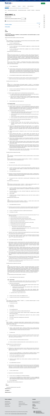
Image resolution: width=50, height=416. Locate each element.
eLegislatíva (14, 6)
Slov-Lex (15, 0)
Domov (6, 10)
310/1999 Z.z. (33, 10)
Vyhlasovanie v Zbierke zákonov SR (23, 404)
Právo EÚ (24, 6)
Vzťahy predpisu (7, 26)
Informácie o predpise (8, 24)
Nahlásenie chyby (7, 404)
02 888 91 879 (34, 405)
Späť (5, 12)
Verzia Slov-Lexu (21, 401)
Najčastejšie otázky (7, 401)
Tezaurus (19, 6)
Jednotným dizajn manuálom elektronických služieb (19, 413)
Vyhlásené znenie (38, 10)
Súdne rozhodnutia (30, 6)
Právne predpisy (7, 6)
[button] (44, 15)
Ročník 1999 (28, 10)
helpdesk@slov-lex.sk (35, 408)
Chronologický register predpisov (22, 10)
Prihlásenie (43, 3)
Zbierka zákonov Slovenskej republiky (12, 10)
